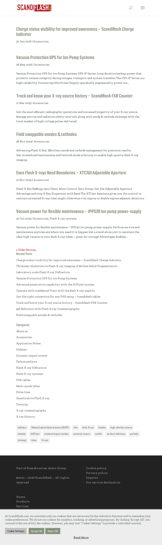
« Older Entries (26, 250)
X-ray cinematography (31, 410)
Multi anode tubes (28, 386)
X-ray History (25, 416)
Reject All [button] (53, 531)
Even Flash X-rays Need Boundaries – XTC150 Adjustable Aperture (71, 173)
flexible (102, 427)
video (34, 440)
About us (22, 331)
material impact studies (56, 433)
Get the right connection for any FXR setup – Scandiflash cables (58, 296)
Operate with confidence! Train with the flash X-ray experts (55, 290)
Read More (81, 537)
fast (75, 427)
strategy (22, 440)
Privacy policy (97, 473)
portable (134, 433)
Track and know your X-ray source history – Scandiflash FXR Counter (74, 96)
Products (22, 501)
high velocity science (121, 427)
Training (22, 404)
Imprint (92, 477)
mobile (98, 433)
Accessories (41, 41)
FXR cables (23, 380)
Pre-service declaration (103, 482)
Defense (21, 349)
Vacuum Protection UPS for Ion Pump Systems (55, 57)
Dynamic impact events (31, 355)
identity (22, 433)
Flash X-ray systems (63, 218)
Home (20, 497)
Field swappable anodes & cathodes (46, 134)
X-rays (44, 440)
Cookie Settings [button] (15, 531)
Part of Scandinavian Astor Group (41, 468)
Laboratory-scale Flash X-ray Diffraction (43, 272)
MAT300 (35, 433)
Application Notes (28, 343)
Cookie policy (96, 468)
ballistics (22, 427)
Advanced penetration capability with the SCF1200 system (55, 284)
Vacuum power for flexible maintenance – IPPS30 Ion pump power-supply (78, 211)
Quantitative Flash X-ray (33, 398)
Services (22, 506)
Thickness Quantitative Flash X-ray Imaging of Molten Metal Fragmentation (66, 266)
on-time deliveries (116, 433)
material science (81, 433)
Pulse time (23, 392)
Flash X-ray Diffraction (31, 367)
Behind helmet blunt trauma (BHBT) (50, 427)
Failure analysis (26, 361)
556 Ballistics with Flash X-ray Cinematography (48, 309)
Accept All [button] (36, 531)
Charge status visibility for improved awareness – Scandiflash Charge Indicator (75, 32)
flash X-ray (88, 427)
